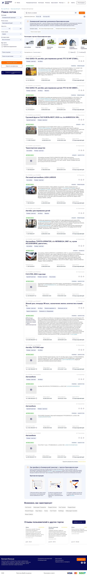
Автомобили (31, 377)
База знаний (54, 2)
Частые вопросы (59, 560)
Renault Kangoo (29, 511)
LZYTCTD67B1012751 (68, 359)
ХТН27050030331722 (50, 285)
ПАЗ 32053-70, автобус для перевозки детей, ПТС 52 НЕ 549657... (52, 88)
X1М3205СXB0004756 (45, 99)
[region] (55, 44)
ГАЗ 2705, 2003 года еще (36, 274)
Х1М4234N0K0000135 (74, 386)
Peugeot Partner (52, 507)
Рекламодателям (42, 560)
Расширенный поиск (31, 2)
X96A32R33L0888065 (45, 128)
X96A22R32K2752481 (45, 417)
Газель (46, 511)
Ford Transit (53, 511)
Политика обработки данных (23, 573)
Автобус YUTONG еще (35, 347)
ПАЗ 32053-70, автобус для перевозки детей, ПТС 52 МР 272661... (52, 59)
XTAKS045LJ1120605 (69, 188)
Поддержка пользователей (45, 558)
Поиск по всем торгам (36, 31)
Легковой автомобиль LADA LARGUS (41, 177)
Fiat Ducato (28, 507)
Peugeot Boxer (71, 507)
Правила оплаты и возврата (62, 562)
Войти (73, 2)
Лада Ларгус (38, 511)
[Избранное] (79, 61)
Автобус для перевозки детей (38, 211)
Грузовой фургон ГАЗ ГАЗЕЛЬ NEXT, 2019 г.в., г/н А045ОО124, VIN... (52, 117)
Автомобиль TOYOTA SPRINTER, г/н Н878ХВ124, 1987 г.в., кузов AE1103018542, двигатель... (51, 242)
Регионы (47, 2)
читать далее (73, 334)
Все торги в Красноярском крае (46, 28)
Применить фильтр (12, 62)
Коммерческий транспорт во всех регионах (65, 28)
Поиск (82, 13)
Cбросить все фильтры (12, 66)
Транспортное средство (35, 148)
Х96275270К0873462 (71, 445)
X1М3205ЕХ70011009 (45, 69)
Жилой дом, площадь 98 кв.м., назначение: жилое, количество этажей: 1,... (54, 304)
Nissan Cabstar (29, 514)
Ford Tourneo (62, 507)
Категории (41, 2)
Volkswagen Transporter (39, 507)
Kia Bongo (61, 511)
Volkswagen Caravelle (71, 511)
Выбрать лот (81, 559)
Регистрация (81, 2)
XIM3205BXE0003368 (45, 221)
